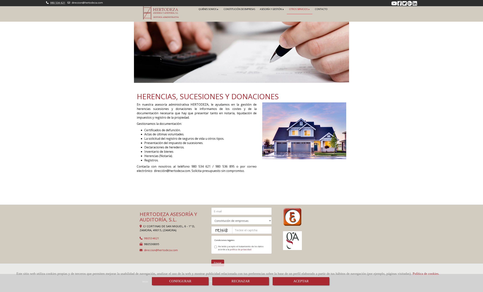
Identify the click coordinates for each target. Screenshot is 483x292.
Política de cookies (425, 273)
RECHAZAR (241, 281)
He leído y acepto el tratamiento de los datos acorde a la (240, 248)
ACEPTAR (301, 281)
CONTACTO (321, 9)
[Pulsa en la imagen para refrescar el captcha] (222, 230)
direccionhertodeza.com (87, 2)
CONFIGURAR (180, 281)
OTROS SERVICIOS (298, 9)
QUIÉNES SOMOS (207, 9)
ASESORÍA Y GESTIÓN (271, 9)
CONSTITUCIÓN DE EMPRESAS (239, 9)
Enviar (218, 263)
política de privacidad (240, 249)
